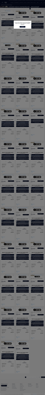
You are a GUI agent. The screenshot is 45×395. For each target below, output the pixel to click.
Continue (22, 26)
